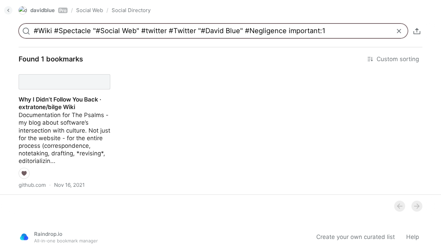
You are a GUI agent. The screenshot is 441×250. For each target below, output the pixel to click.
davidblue (48, 10)
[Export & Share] (416, 31)
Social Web (89, 10)
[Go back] (8, 10)
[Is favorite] (24, 173)
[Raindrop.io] (24, 236)
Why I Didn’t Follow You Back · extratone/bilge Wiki (53, 75)
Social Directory (131, 10)
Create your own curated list (355, 236)
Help (412, 236)
